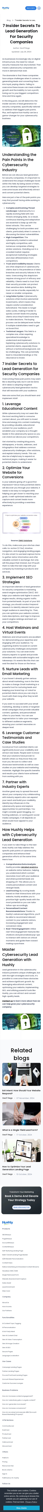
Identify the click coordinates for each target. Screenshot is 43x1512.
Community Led (8, 1426)
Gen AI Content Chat (9, 1335)
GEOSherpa (6, 1235)
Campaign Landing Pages (12, 1367)
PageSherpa (7, 1239)
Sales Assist (6, 1283)
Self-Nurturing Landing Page (12, 1251)
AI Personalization (9, 1327)
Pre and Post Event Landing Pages (14, 1375)
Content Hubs (7, 1263)
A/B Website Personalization (12, 1259)
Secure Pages (7, 1351)
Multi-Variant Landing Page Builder (15, 1255)
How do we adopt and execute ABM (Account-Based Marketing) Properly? (19, 1413)
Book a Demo (7, 1470)
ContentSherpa (8, 1247)
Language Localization (10, 1355)
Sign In (4, 1474)
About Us (5, 1302)
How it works (7, 1306)
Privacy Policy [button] (31, 1502)
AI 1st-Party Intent (8, 1331)
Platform (5, 1458)
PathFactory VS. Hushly (10, 1478)
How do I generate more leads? (14, 1404)
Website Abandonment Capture (14, 1279)
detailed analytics (29, 867)
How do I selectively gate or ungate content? (19, 1400)
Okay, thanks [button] (21, 1508)
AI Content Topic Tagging (11, 1323)
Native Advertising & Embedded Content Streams (20, 1267)
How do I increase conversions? (14, 1408)
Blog (9, 20)
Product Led (6, 1434)
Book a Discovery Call (21, 1207)
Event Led (5, 1430)
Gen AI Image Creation (10, 1343)
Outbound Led (7, 1442)
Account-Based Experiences (13, 1379)
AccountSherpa (8, 1243)
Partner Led (6, 1438)
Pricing (4, 1462)
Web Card (6, 1291)
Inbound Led (6, 1446)
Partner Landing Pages (10, 1371)
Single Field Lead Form (10, 1275)
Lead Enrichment (8, 1287)
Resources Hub (8, 1466)
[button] (39, 8)
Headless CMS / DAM (10, 1271)
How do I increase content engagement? (17, 1396)
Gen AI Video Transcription (12, 1339)
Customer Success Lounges (12, 1383)
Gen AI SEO (6, 1347)
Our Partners (7, 1310)
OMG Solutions (25, 540)
